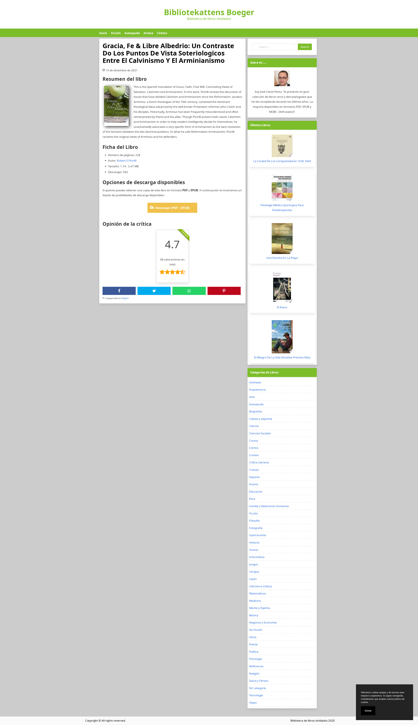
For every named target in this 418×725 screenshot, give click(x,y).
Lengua (254, 571)
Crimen (254, 455)
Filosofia (254, 520)
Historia (254, 542)
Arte (252, 397)
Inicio (103, 33)
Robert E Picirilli (127, 160)
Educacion (255, 491)
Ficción (116, 33)
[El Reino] (282, 288)
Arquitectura (257, 389)
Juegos (253, 564)
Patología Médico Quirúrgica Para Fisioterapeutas (282, 207)
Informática (257, 557)
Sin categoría (257, 688)
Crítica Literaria (259, 462)
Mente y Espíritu (259, 608)
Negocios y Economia (263, 622)
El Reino (282, 307)
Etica (252, 499)
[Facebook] (119, 291)
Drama (148, 33)
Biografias (255, 411)
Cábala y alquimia (260, 419)
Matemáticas (257, 593)
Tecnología (256, 695)
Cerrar (368, 710)
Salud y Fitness (258, 681)
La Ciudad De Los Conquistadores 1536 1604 (282, 161)
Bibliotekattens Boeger (209, 12)
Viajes (253, 702)
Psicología (255, 659)
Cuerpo (254, 470)
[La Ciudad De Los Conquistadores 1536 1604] (282, 147)
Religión (125, 298)
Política (253, 652)
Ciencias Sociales (260, 433)
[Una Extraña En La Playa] (282, 239)
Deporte (254, 477)
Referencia (256, 666)
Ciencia (254, 426)
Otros (252, 637)
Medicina (255, 601)
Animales (255, 382)
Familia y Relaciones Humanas (269, 506)
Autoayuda (132, 33)
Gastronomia (257, 535)
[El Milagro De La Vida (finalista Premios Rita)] (282, 337)
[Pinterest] (224, 291)
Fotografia (256, 528)
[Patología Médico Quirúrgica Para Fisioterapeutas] (282, 188)
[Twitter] (154, 291)
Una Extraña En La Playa (282, 258)
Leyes (253, 579)
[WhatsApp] (189, 291)
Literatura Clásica (260, 586)
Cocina (253, 440)
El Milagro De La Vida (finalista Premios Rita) (282, 357)
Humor (253, 550)
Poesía (253, 644)
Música (253, 615)
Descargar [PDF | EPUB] (172, 208)
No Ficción (255, 630)
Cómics (162, 33)
